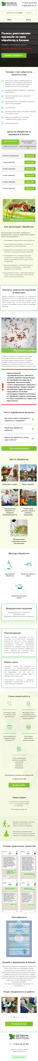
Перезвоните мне (19, 1024)
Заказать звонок (19, 1057)
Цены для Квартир (10, 141)
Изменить (28, 13)
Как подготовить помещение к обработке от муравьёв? (17, 419)
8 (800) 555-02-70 (29, 6)
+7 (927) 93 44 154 (29, 3)
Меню (9, 20)
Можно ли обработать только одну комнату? (17, 438)
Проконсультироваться (19, 448)
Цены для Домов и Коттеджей (27, 142)
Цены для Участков (10, 146)
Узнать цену (30, 156)
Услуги (28, 20)
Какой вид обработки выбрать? (13, 429)
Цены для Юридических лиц (28, 147)
